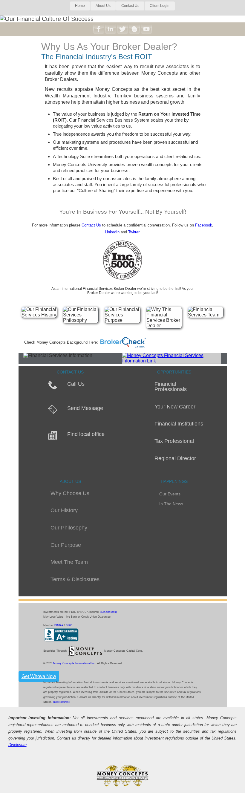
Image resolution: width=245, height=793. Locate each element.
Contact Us (130, 6)
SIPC (69, 625)
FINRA (59, 625)
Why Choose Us (69, 493)
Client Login (159, 6)
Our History (64, 510)
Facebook (203, 225)
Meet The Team (69, 562)
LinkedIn (112, 232)
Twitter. (134, 232)
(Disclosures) (108, 611)
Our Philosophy (68, 528)
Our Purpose (65, 545)
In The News (171, 504)
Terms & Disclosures (74, 579)
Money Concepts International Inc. (75, 663)
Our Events (169, 494)
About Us (103, 6)
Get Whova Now (39, 676)
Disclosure (17, 745)
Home (80, 6)
